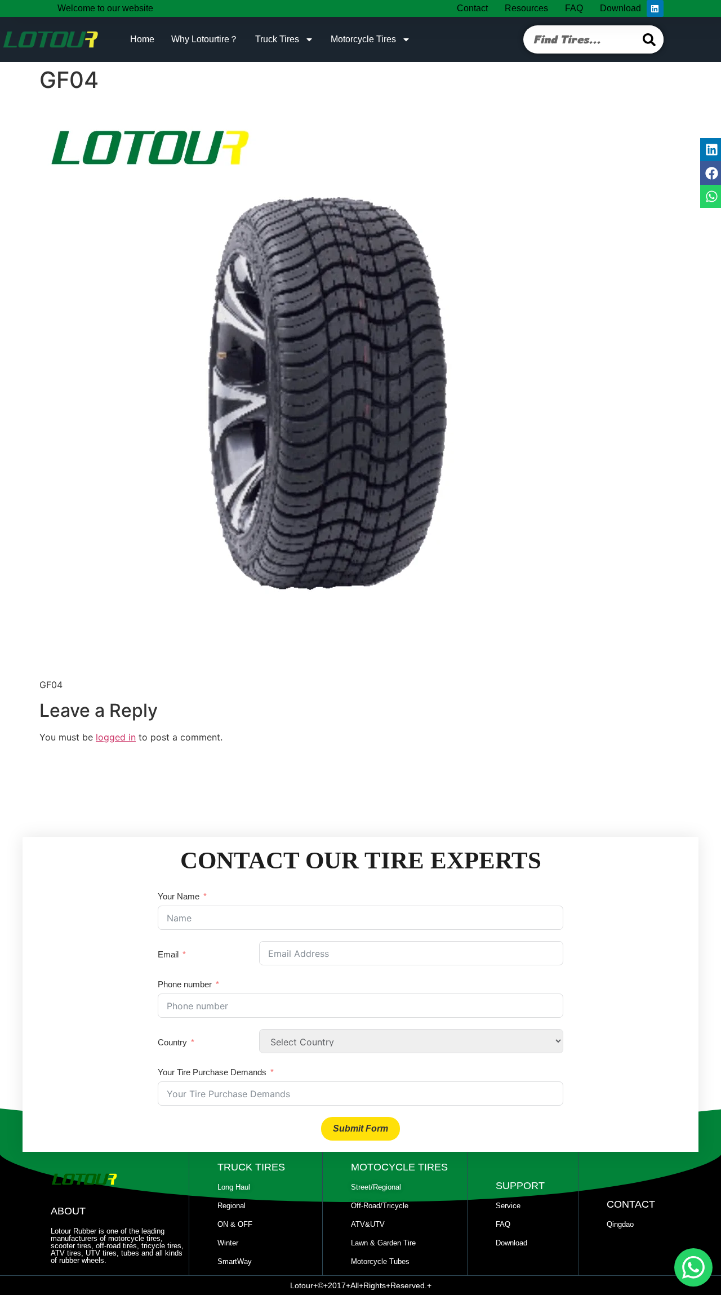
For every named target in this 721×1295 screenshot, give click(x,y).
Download (620, 8)
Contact (472, 8)
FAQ (574, 8)
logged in (116, 737)
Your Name (178, 896)
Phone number (185, 984)
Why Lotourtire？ (204, 39)
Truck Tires (277, 39)
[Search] (649, 39)
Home (142, 39)
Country (172, 1042)
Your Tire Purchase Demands (212, 1072)
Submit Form (360, 1128)
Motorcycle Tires (363, 39)
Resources (526, 8)
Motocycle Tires (399, 1167)
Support (520, 1185)
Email (168, 954)
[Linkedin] (655, 8)
